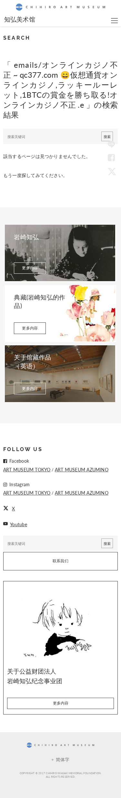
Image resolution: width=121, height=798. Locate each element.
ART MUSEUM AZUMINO (81, 469)
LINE (111, 145)
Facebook (111, 158)
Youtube (18, 524)
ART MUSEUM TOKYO (27, 469)
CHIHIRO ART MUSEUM (60, 7)
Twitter (111, 171)
